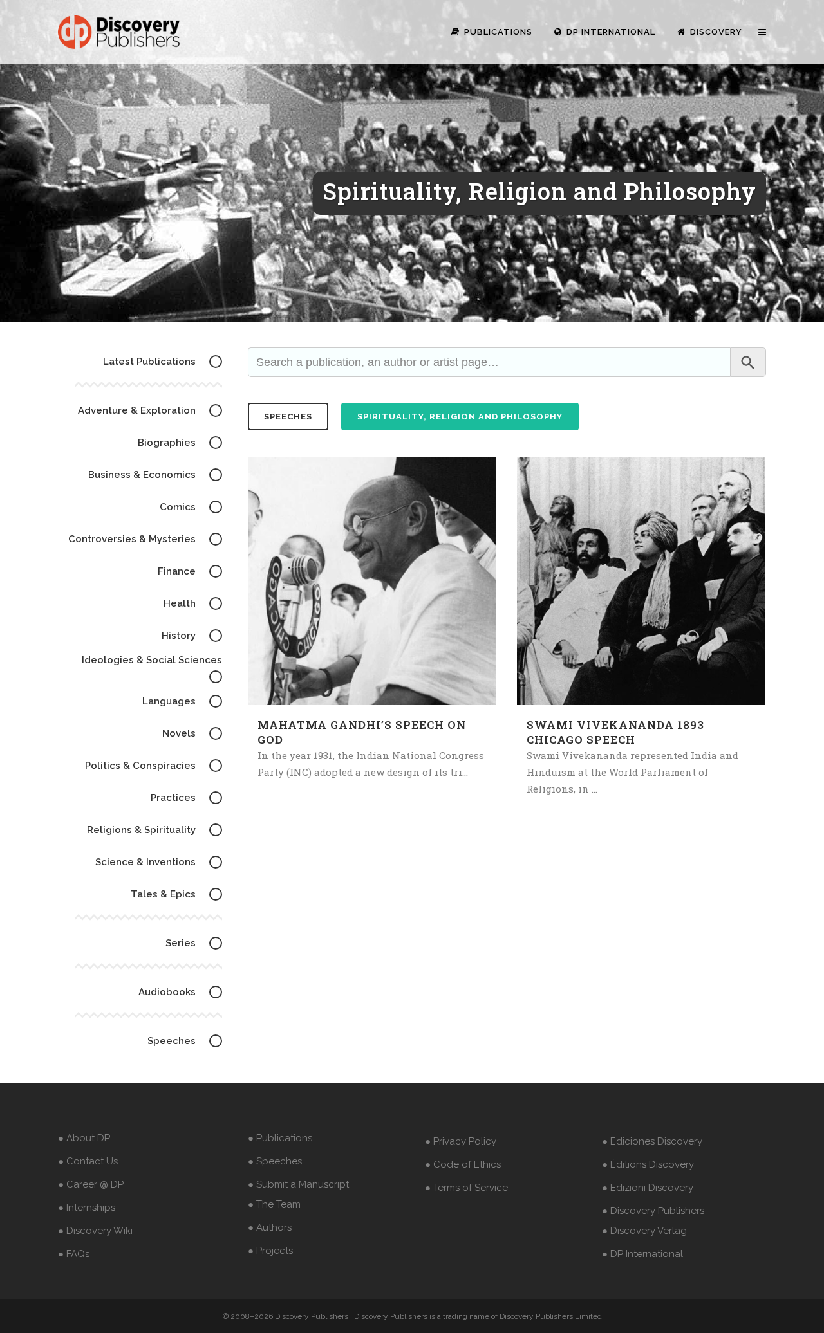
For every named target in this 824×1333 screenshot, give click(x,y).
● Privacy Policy (460, 1141)
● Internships (86, 1207)
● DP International (642, 1254)
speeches (288, 416)
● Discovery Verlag (644, 1230)
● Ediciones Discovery (652, 1141)
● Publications (280, 1138)
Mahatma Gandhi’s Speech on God (362, 731)
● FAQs (73, 1254)
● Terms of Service (466, 1187)
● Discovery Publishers (653, 1211)
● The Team (274, 1204)
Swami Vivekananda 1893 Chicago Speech (615, 731)
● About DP (84, 1138)
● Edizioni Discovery (647, 1187)
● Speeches (275, 1161)
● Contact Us (88, 1161)
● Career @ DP (91, 1184)
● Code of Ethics (463, 1164)
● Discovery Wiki (95, 1230)
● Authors (270, 1227)
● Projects (270, 1250)
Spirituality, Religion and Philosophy (460, 416)
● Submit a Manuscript (298, 1184)
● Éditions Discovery (648, 1164)
